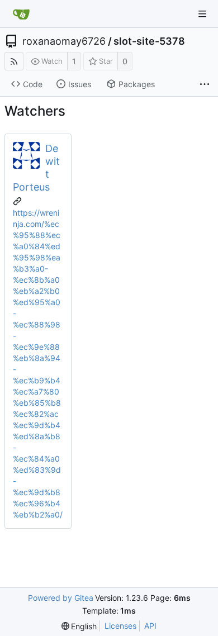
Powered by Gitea (60, 597)
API (150, 625)
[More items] (205, 84)
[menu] (79, 626)
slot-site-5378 (149, 41)
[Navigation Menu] (202, 14)
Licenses (120, 625)
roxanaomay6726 (64, 41)
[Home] (21, 14)
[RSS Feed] (13, 61)
